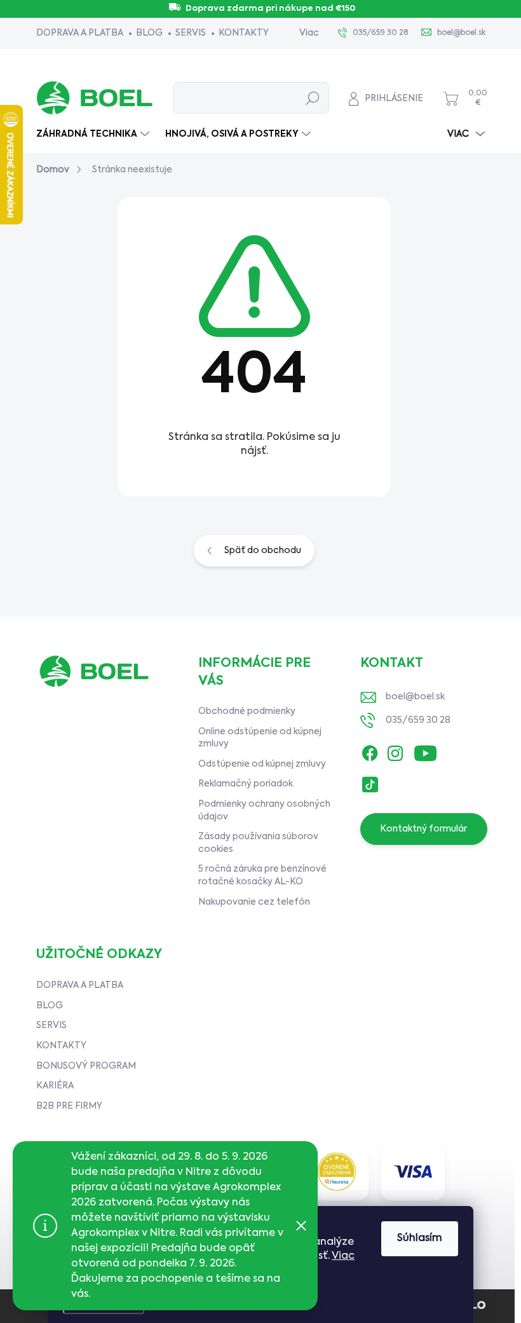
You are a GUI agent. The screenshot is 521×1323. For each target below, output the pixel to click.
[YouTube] (425, 750)
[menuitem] (94, 134)
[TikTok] (369, 781)
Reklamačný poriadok (245, 783)
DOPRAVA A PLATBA (79, 33)
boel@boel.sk (415, 696)
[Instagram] (395, 750)
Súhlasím (419, 1238)
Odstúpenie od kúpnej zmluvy (262, 764)
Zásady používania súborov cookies (258, 843)
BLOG (149, 33)
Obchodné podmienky (246, 711)
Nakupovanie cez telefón (254, 902)
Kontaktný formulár (423, 829)
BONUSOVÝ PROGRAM (86, 1066)
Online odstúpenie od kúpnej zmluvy (259, 738)
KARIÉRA (55, 1085)
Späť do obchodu (262, 550)
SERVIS (190, 33)
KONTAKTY (244, 33)
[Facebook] (369, 750)
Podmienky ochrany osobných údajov (264, 810)
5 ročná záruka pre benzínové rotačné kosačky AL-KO (262, 875)
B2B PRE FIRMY (69, 1106)
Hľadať (312, 97)
